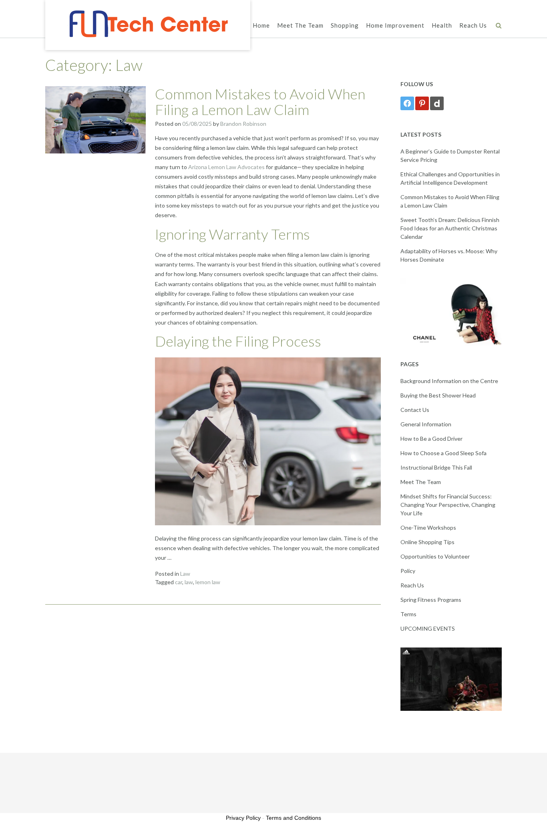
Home (261, 25)
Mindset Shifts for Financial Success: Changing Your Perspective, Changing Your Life (447, 504)
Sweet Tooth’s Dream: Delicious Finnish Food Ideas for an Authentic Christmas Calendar (449, 228)
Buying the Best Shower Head (438, 395)
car (178, 582)
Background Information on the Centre (449, 380)
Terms (408, 614)
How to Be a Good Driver (431, 438)
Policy (407, 570)
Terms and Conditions (293, 818)
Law (185, 573)
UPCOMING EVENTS (427, 628)
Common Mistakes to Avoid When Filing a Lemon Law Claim (260, 102)
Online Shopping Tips (427, 542)
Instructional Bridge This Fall (436, 467)
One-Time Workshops (428, 527)
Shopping (345, 25)
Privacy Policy (243, 818)
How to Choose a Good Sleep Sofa (443, 453)
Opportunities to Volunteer (435, 556)
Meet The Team (300, 25)
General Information (425, 424)
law (189, 582)
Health (442, 25)
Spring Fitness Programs (430, 599)
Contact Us (414, 409)
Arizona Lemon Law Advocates (226, 166)
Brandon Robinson (243, 123)
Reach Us (473, 25)
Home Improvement (395, 25)
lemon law (207, 582)
